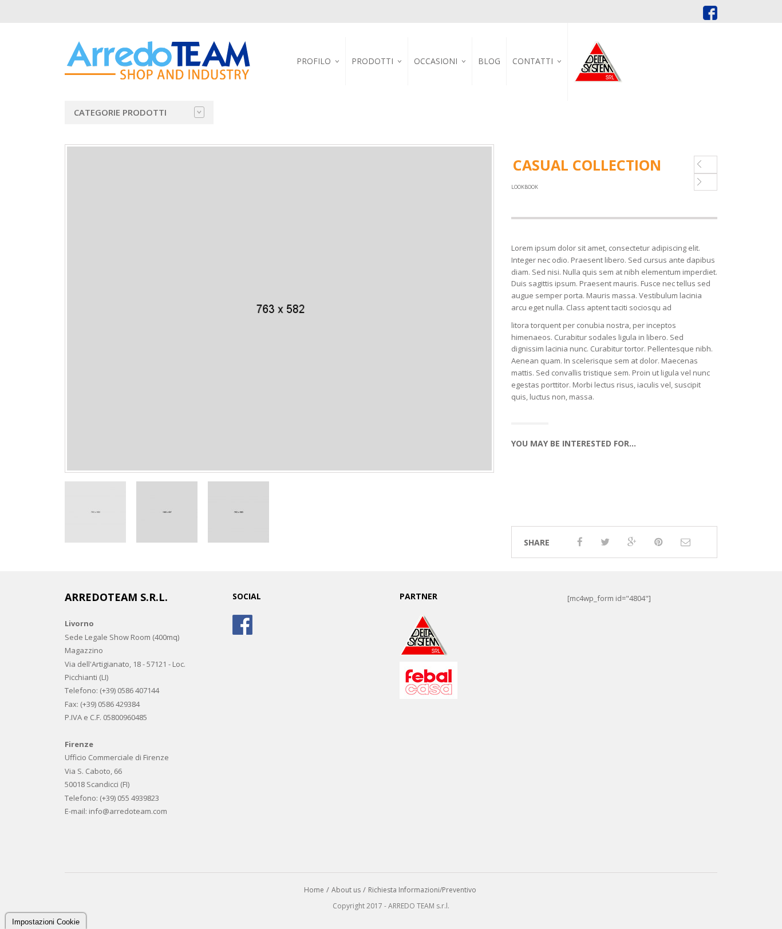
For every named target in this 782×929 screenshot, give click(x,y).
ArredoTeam (312, 86)
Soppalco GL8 (483, 131)
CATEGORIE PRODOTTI (120, 112)
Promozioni (439, 86)
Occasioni (435, 61)
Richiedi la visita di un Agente (555, 124)
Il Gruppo (308, 100)
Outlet (431, 100)
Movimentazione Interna (489, 92)
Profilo (314, 61)
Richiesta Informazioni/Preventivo (422, 890)
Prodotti (372, 61)
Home (314, 890)
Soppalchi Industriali (394, 129)
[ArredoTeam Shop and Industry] (157, 51)
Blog (489, 61)
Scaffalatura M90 (490, 136)
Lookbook (524, 187)
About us (346, 890)
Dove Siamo (537, 86)
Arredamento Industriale (380, 90)
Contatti (532, 61)
